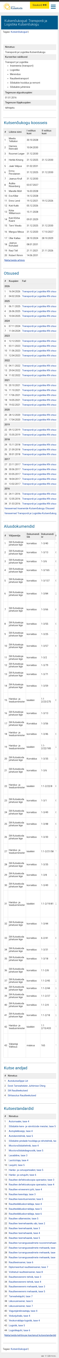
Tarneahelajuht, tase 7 (20, 1296)
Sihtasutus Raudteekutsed (22, 1095)
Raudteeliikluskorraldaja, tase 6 (25, 1214)
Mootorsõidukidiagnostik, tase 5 (26, 1150)
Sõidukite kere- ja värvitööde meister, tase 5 (32, 1126)
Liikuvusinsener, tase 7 (21, 1306)
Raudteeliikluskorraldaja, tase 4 (25, 1204)
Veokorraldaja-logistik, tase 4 (24, 1320)
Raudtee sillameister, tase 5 (23, 1218)
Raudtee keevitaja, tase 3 (22, 1194)
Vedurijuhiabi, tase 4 (19, 1316)
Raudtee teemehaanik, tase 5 (24, 1238)
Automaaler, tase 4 (19, 1121)
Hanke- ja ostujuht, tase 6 (22, 1175)
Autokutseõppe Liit (18, 1081)
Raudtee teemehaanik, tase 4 (24, 1233)
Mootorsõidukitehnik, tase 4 (24, 1145)
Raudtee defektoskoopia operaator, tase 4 (31, 1184)
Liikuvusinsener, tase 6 (21, 1301)
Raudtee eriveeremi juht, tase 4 (25, 1189)
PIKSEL (53, 1356)
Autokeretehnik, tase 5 (21, 1136)
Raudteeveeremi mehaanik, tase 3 (27, 1286)
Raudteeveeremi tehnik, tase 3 (25, 1277)
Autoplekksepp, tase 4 (21, 1131)
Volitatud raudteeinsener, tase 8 (26, 1272)
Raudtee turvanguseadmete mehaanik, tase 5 (33, 1252)
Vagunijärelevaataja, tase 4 (23, 1311)
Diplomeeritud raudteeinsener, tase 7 (28, 1267)
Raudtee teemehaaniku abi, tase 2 (27, 1223)
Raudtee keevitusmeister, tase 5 (26, 1199)
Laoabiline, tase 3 (18, 1155)
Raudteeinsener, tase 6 (21, 1262)
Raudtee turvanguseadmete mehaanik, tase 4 (33, 1248)
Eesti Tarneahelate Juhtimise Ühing (26, 1086)
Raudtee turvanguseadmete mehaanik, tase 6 (33, 1257)
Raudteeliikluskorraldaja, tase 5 (25, 1209)
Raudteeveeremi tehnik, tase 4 (25, 1282)
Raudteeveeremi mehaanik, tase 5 (27, 1291)
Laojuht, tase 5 (17, 1165)
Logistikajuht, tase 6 (19, 1330)
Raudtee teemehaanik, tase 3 (24, 1228)
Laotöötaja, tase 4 (18, 1160)
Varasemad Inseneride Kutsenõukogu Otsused (29, 508)
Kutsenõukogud (19, 32)
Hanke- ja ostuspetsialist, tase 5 (26, 1170)
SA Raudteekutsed (18, 1090)
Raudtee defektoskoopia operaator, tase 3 (31, 1180)
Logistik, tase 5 (17, 1325)
